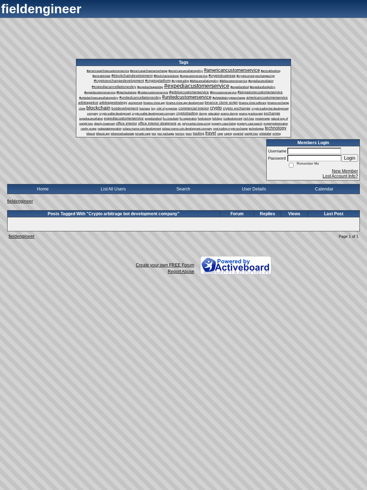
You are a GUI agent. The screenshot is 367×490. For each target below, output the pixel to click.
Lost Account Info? (340, 176)
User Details (254, 189)
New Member (345, 171)
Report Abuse (181, 271)
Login (349, 158)
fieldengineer (20, 201)
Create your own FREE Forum (165, 265)
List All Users (113, 189)
